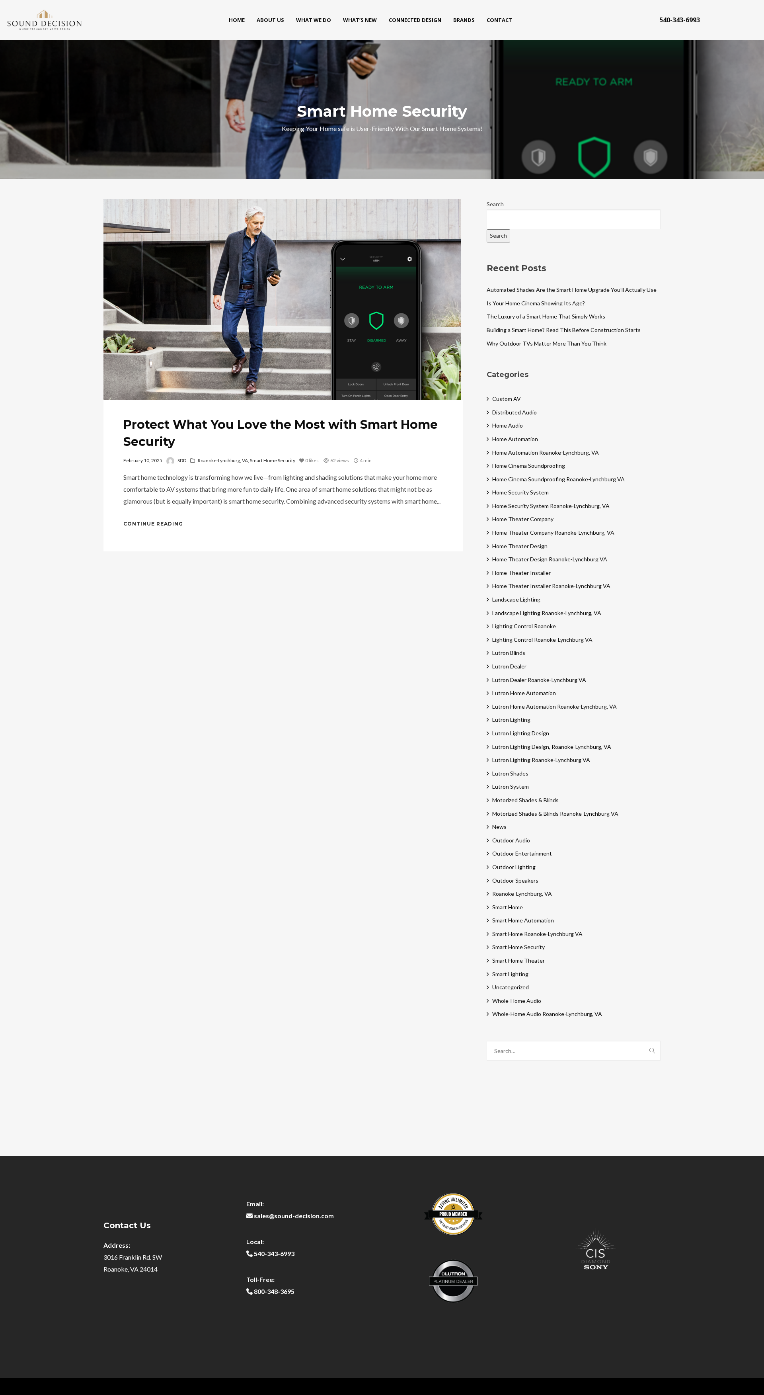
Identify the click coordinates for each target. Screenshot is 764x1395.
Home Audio (507, 425)
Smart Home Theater (518, 960)
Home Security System (520, 492)
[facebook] (720, 20)
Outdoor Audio (511, 840)
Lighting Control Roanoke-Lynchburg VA (542, 639)
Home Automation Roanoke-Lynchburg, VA (545, 452)
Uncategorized (510, 987)
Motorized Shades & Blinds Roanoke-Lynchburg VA (555, 813)
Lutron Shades (510, 773)
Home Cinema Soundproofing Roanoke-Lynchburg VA (558, 479)
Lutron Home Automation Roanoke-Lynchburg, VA (554, 706)
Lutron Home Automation (524, 693)
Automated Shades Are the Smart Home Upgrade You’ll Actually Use (572, 289)
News (499, 826)
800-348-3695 (274, 1291)
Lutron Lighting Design (520, 733)
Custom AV (506, 398)
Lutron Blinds (508, 652)
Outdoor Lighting (514, 867)
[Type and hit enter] (652, 1051)
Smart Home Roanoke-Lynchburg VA (537, 933)
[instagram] (744, 20)
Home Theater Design (520, 546)
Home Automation (515, 439)
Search (495, 204)
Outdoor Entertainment (522, 853)
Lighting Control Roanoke (524, 626)
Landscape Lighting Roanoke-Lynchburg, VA (546, 613)
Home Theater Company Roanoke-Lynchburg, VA (553, 532)
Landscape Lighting (516, 599)
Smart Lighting (510, 974)
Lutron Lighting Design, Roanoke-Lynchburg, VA (551, 746)
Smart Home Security (272, 460)
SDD (181, 460)
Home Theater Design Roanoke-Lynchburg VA (549, 559)
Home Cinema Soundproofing (528, 465)
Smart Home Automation (523, 920)
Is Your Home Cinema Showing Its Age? (536, 303)
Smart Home (507, 907)
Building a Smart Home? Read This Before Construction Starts (564, 329)
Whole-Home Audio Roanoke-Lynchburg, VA (547, 1013)
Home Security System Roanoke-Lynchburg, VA (551, 505)
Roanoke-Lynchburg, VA (223, 460)
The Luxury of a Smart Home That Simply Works (546, 316)
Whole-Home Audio (516, 1000)
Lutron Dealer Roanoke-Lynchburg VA (539, 679)
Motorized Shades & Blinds (525, 800)
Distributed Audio (514, 412)
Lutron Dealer (509, 666)
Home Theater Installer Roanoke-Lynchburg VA (551, 585)
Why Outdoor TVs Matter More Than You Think (546, 343)
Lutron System (510, 786)
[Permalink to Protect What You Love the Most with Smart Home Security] (282, 299)
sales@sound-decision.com (294, 1215)
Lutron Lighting (511, 719)
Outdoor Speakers (515, 880)
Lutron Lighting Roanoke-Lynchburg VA (541, 759)
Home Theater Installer (521, 572)
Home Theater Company (523, 519)
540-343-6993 (679, 20)
